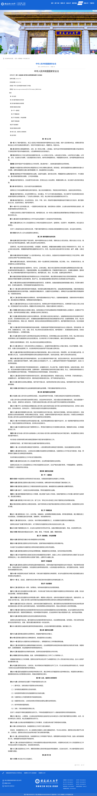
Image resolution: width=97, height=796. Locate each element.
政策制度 (80, 3)
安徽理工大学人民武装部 (30, 773)
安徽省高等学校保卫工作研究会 (14, 773)
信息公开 (68, 3)
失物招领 (68, 10)
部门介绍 (57, 3)
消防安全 (74, 7)
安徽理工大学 (42, 773)
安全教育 (74, 15)
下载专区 (92, 3)
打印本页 (78, 765)
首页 (52, 3)
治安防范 (74, 10)
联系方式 (56, 21)
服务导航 (74, 3)
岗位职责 (56, 18)
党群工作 (63, 3)
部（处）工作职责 (56, 8)
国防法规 (80, 7)
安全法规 (80, 10)
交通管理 (74, 12)
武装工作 (86, 3)
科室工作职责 (56, 14)
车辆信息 (68, 7)
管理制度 (80, 12)
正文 (29, 58)
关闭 (83, 765)
